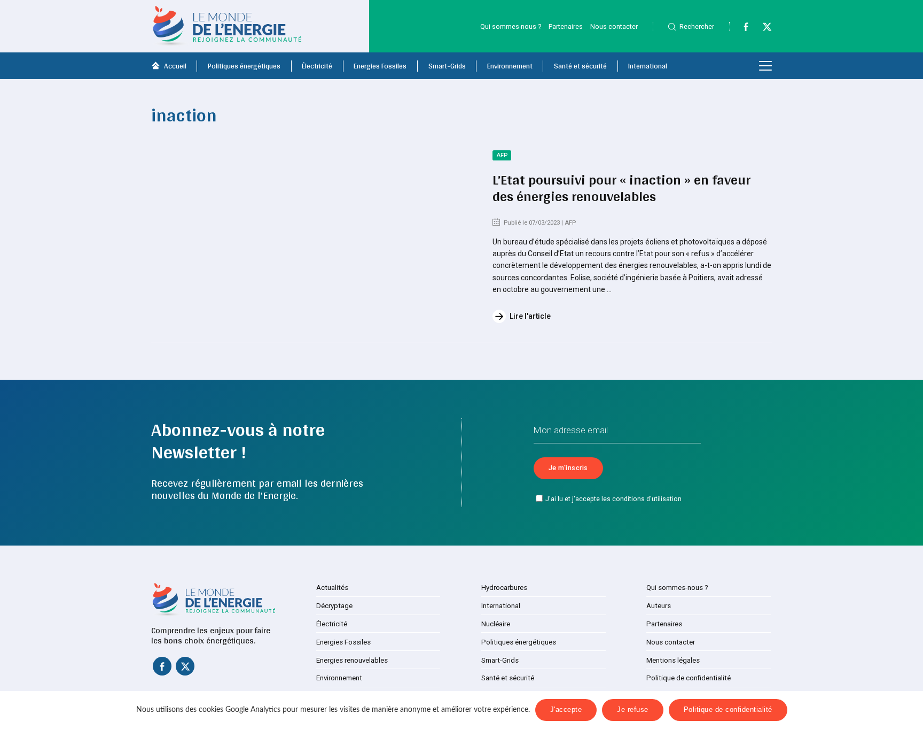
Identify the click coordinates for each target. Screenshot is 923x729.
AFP (501, 155)
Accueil (175, 66)
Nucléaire (495, 624)
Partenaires (566, 26)
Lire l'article (530, 316)
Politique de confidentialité (688, 678)
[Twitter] (762, 29)
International (647, 66)
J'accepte (566, 709)
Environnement (510, 66)
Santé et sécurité (580, 66)
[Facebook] (740, 29)
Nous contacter (614, 26)
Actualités (332, 588)
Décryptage (334, 606)
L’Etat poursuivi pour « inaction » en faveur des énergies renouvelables (621, 188)
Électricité (317, 66)
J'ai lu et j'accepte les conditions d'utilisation (613, 499)
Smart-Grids (447, 66)
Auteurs (658, 606)
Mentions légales (673, 660)
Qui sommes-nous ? (510, 26)
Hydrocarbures (504, 588)
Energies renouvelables (352, 660)
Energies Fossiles (380, 66)
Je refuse (632, 709)
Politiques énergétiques (244, 66)
